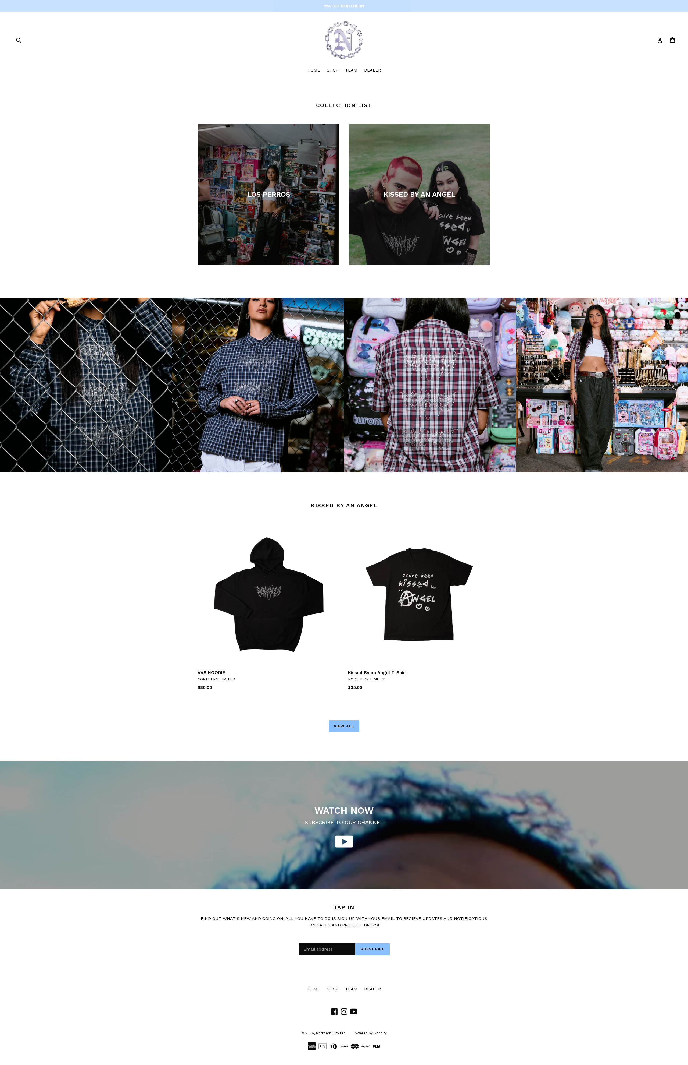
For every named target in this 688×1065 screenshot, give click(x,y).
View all (344, 726)
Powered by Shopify (369, 1033)
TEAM (351, 70)
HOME (313, 70)
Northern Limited (331, 1033)
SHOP (332, 70)
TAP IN (344, 907)
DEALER (372, 70)
